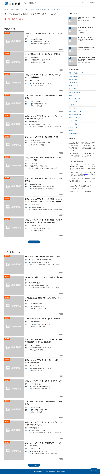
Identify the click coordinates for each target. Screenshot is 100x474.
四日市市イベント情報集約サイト (13, 9)
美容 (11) (71, 95)
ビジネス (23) (72, 89)
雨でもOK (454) (73, 133)
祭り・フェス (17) (74, 102)
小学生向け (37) (73, 127)
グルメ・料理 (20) (74, 76)
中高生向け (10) (73, 130)
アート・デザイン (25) (75, 86)
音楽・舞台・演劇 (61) (75, 92)
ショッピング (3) (73, 79)
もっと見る (34, 242)
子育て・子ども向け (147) (76, 73)
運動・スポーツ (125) (74, 98)
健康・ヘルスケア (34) (75, 111)
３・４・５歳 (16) (74, 124)
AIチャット (94, 470)
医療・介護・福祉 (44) (75, 114)
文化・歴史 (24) (73, 82)
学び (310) (71, 105)
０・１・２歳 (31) (74, 121)
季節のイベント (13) (74, 118)
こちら (71, 157)
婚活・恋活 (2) (73, 108)
